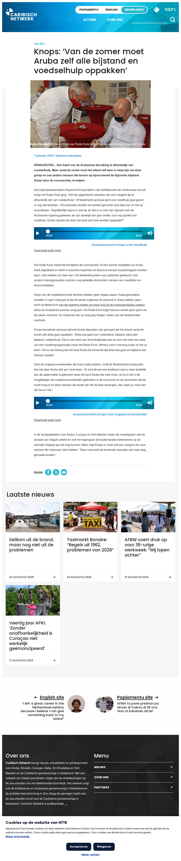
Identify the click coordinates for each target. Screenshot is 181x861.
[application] (94, 233)
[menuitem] (90, 19)
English (112, 10)
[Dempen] (149, 233)
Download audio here (47, 250)
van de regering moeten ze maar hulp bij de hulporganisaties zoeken (102, 305)
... (66, 803)
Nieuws (100, 767)
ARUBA (39, 43)
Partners (101, 787)
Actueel (90, 20)
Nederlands (134, 10)
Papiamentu (88, 10)
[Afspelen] (37, 233)
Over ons (115, 20)
